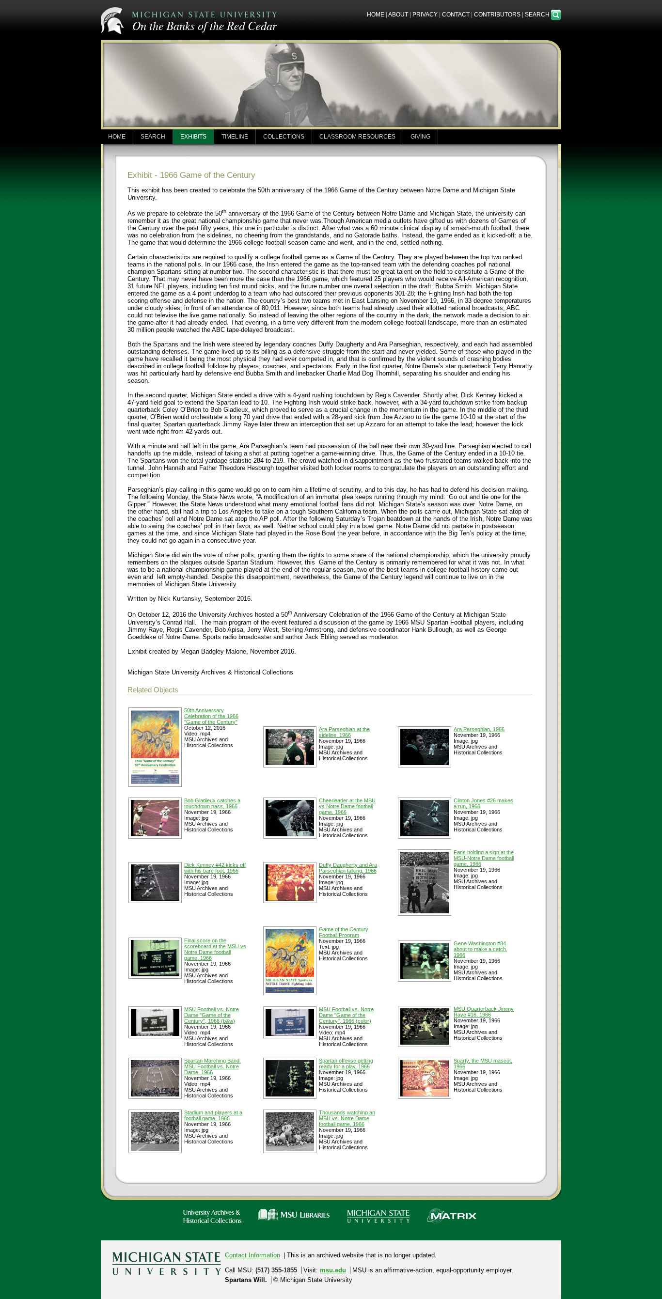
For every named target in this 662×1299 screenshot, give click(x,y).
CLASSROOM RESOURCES (357, 136)
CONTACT (456, 14)
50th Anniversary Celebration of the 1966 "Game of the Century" (211, 716)
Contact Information (252, 1255)
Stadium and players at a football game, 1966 (213, 1115)
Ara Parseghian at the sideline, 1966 (344, 732)
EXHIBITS (193, 136)
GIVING (420, 136)
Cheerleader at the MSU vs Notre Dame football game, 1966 (347, 806)
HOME (375, 14)
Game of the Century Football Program (343, 932)
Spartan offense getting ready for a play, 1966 (346, 1063)
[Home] (190, 19)
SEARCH (538, 14)
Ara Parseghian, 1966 (479, 729)
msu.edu (333, 1270)
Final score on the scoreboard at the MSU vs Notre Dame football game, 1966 (215, 949)
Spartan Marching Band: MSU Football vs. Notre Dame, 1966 (212, 1066)
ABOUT (398, 14)
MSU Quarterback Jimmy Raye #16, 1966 (484, 1011)
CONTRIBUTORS (497, 14)
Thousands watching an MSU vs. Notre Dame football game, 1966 (347, 1118)
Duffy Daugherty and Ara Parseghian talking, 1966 (348, 868)
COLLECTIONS (283, 136)
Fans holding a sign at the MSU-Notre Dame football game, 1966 (484, 858)
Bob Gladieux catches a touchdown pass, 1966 (212, 803)
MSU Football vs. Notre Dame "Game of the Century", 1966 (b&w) (211, 1015)
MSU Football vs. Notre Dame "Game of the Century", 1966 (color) (346, 1015)
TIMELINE (234, 136)
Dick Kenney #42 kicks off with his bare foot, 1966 (215, 868)
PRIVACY (425, 14)
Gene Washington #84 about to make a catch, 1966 (480, 949)
